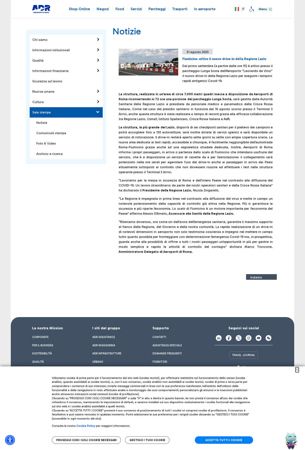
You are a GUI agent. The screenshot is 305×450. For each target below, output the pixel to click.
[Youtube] (258, 338)
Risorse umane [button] (43, 92)
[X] (239, 338)
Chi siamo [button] (40, 40)
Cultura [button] (38, 102)
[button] (239, 9)
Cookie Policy (85, 426)
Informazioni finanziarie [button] (50, 71)
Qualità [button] (38, 60)
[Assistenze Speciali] (251, 9)
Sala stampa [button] (41, 112)
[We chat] (268, 338)
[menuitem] (40, 337)
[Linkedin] (219, 338)
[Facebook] (229, 338)
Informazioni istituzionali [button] (51, 50)
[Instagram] (248, 338)
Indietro (256, 277)
